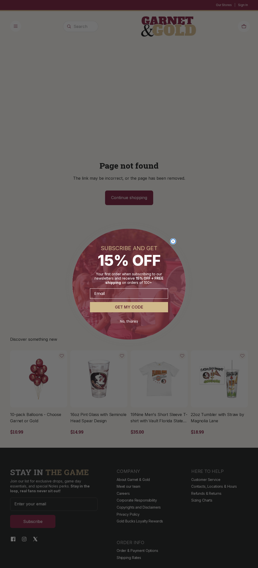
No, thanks (129, 321)
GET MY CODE (129, 307)
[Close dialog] (173, 241)
